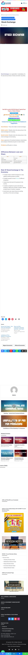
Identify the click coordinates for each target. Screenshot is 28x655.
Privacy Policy (9, 644)
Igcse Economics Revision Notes (12, 14)
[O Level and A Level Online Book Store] (14, 9)
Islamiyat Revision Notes (9, 567)
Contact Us (15, 644)
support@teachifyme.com (9, 636)
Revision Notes (6, 557)
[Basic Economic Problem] (7, 440)
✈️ (24, 114)
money (17, 178)
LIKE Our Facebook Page (8, 572)
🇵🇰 (21, 114)
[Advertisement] (14, 59)
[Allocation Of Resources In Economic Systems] (7, 453)
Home (3, 14)
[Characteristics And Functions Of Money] (21, 453)
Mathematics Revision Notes (10, 561)
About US (4, 644)
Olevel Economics (20, 345)
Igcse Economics (8, 345)
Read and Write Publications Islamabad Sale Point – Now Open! (19, 328)
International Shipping (15, 646)
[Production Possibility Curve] (21, 440)
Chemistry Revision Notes (9, 559)
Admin (14, 395)
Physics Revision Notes (9, 563)
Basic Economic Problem (6, 445)
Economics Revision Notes (9, 565)
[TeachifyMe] (6, 3)
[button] (3, 652)
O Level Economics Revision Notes (8, 19)
